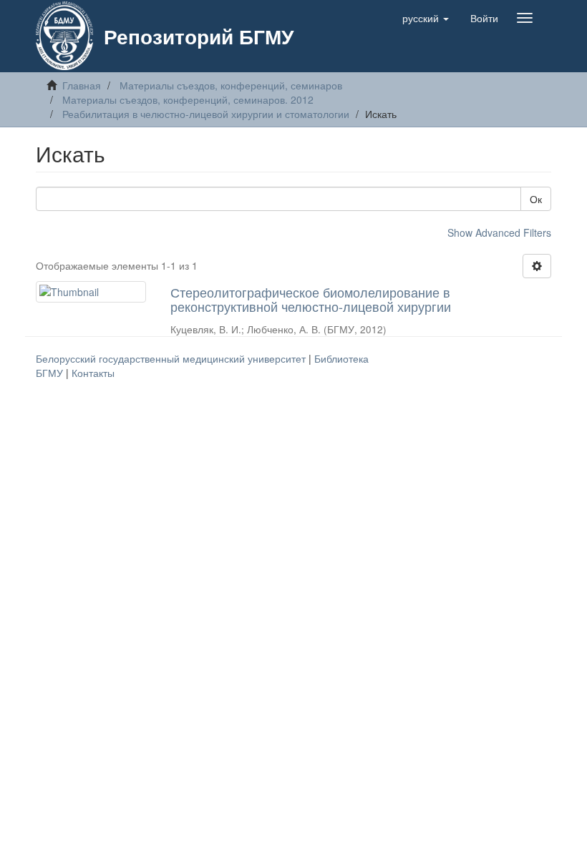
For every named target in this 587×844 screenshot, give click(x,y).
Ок (536, 199)
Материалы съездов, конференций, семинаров (231, 85)
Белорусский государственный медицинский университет (172, 358)
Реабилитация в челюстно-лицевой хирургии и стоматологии (205, 114)
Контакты (93, 372)
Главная (81, 85)
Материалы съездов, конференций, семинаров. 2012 (188, 99)
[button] (426, 18)
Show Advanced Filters (499, 232)
